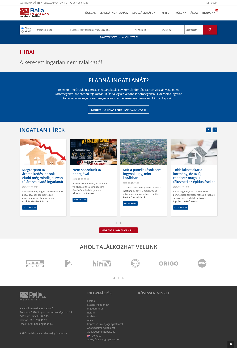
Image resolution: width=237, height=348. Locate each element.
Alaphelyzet (128, 37)
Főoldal (90, 12)
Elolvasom (29, 207)
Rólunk (180, 12)
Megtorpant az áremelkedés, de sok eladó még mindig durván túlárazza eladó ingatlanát (42, 176)
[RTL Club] (35, 263)
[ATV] (202, 263)
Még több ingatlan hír (116, 230)
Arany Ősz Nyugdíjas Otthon (103, 339)
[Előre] (215, 130)
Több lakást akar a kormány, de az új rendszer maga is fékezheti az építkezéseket (194, 176)
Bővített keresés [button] (108, 37)
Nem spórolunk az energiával (87, 172)
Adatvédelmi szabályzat (101, 331)
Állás (194, 12)
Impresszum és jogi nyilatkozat (105, 324)
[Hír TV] (102, 263)
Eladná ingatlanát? (114, 12)
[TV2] (68, 263)
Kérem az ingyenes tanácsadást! (118, 110)
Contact (96, 335)
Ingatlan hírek (42, 130)
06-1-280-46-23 (79, 2)
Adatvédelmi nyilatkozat (101, 327)
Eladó (28, 28)
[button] (230, 344)
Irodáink (209, 11)
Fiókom (211, 2)
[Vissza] (208, 130)
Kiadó (28, 31)
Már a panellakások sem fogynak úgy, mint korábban (142, 174)
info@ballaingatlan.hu (52, 2)
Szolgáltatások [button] (144, 12)
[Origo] (168, 263)
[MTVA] (135, 263)
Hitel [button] (166, 12)
